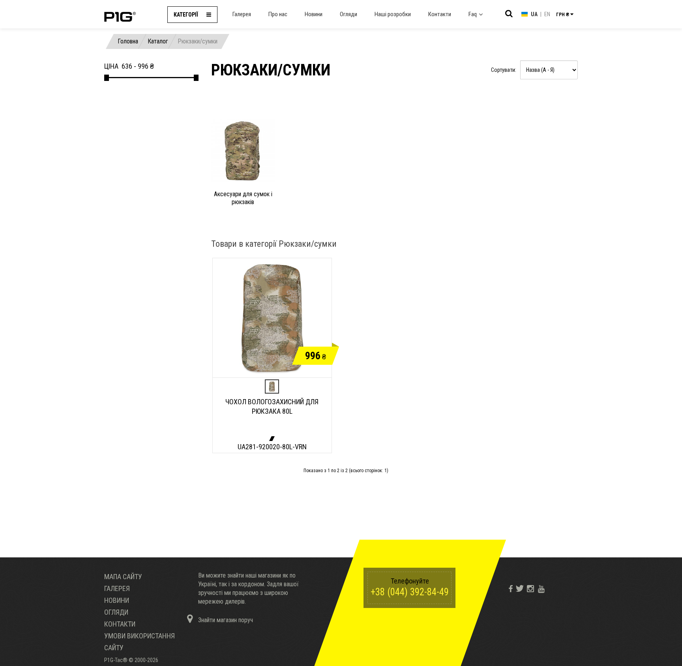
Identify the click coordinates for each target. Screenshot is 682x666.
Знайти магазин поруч (225, 620)
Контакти (439, 14)
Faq (472, 14)
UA (534, 14)
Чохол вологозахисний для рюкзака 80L (272, 406)
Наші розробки (393, 14)
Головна (128, 41)
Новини (313, 14)
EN (547, 14)
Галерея (241, 14)
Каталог (158, 41)
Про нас (277, 14)
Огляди (348, 14)
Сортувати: (503, 70)
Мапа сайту (123, 576)
